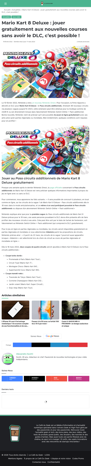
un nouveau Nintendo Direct (44, 103)
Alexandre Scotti (24, 354)
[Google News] (52, 336)
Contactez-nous (39, 462)
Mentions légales (15, 458)
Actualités (16, 10)
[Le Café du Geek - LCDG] (47, 3)
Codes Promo (78, 458)
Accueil (6, 10)
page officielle (56, 187)
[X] (17, 363)
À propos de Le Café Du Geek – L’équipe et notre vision (47, 458)
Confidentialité (53, 462)
